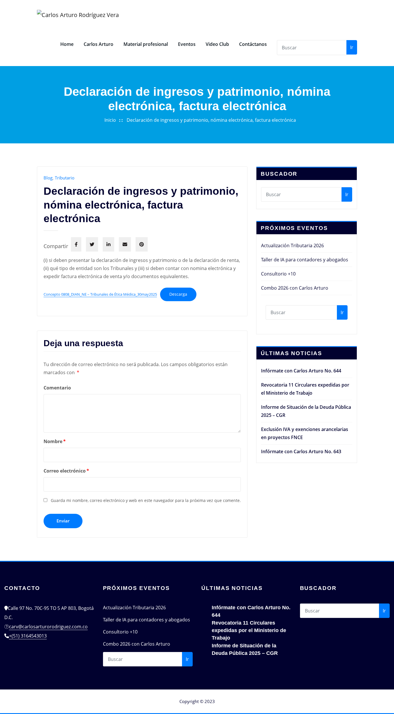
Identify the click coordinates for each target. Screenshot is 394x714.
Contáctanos (253, 44)
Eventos (187, 44)
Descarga (178, 294)
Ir (351, 47)
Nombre (55, 441)
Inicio (110, 120)
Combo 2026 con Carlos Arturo (294, 288)
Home (67, 44)
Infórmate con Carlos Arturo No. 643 (301, 451)
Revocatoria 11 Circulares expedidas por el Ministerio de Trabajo (249, 630)
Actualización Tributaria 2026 (292, 245)
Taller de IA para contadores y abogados (304, 259)
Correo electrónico (66, 471)
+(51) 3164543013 (28, 636)
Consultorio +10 (278, 274)
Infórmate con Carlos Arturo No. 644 (301, 371)
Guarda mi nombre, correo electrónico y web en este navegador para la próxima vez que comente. (146, 500)
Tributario (64, 178)
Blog (48, 178)
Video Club (217, 44)
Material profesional (145, 44)
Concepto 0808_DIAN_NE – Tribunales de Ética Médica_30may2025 (100, 294)
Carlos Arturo (98, 44)
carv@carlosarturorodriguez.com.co (48, 626)
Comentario (57, 388)
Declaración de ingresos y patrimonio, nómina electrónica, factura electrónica (211, 120)
